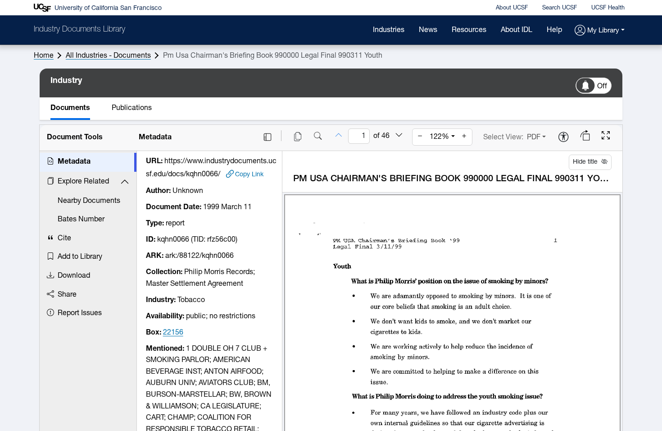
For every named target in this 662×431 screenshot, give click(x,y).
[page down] (399, 135)
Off (602, 86)
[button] (599, 31)
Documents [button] (70, 108)
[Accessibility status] (563, 137)
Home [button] (44, 56)
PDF (533, 137)
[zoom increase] (464, 137)
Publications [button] (132, 108)
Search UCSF (559, 8)
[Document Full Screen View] (605, 136)
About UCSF (512, 8)
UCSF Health (608, 8)
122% (439, 137)
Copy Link (249, 174)
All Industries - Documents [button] (108, 56)
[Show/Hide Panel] (267, 137)
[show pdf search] (317, 137)
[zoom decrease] (420, 137)
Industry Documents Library (79, 30)
